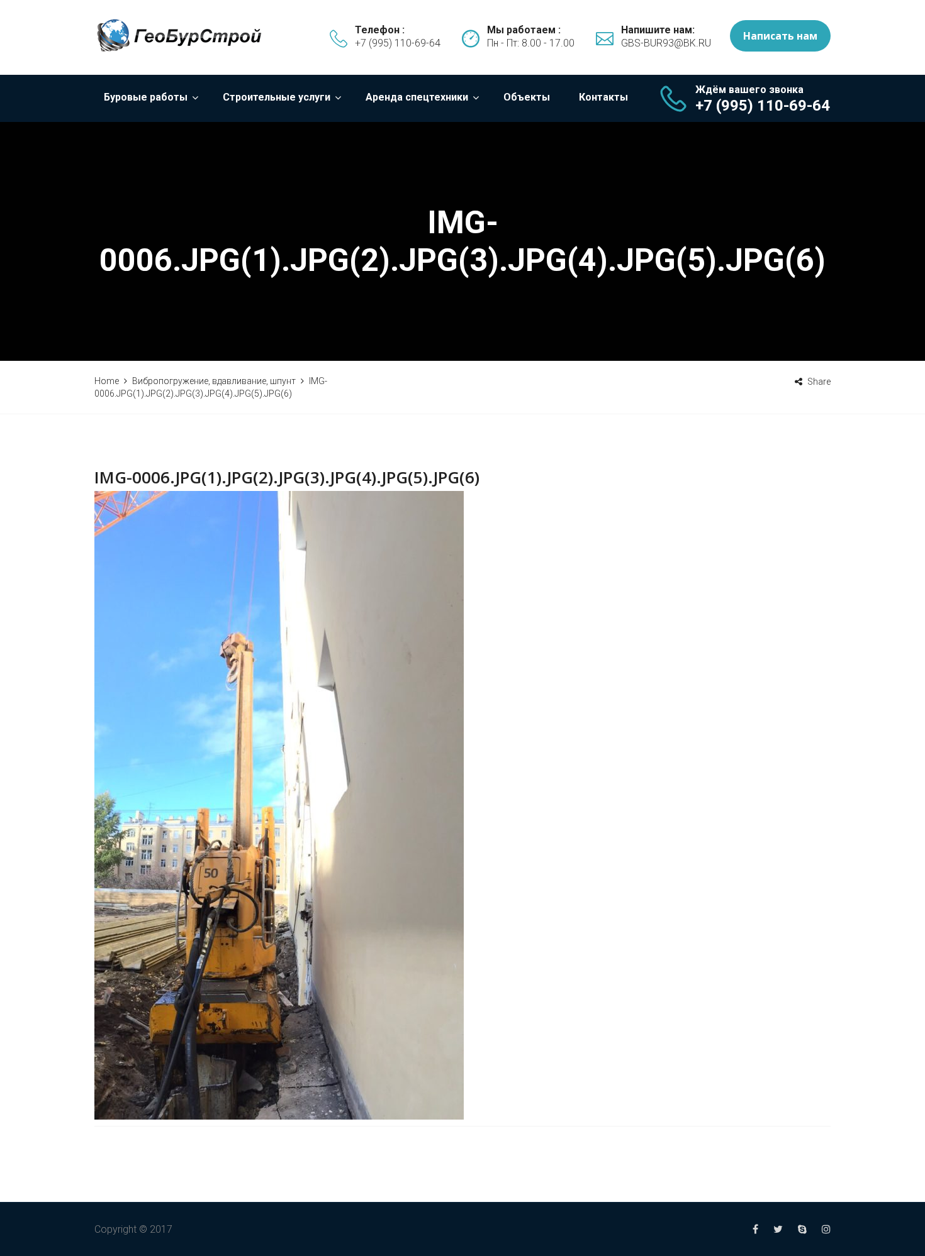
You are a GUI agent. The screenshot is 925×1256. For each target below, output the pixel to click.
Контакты (603, 97)
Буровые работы (146, 97)
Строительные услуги (276, 97)
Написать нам (780, 36)
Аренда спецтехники (417, 97)
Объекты (526, 97)
